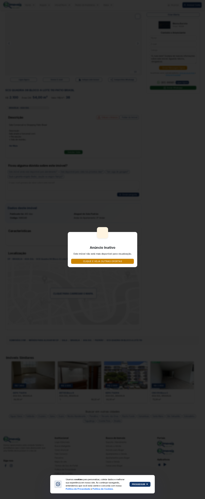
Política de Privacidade (78, 489)
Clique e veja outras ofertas (102, 261)
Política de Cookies (102, 489)
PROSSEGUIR (138, 484)
